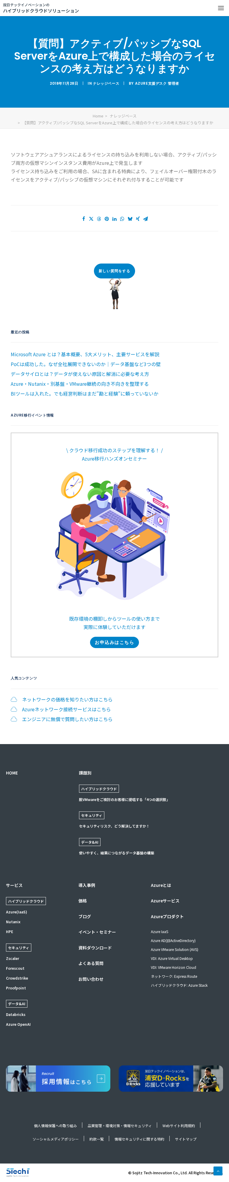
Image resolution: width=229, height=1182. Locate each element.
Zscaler (12, 958)
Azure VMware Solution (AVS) (174, 949)
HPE (9, 931)
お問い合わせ (90, 979)
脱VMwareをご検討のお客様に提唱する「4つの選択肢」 (124, 799)
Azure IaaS (159, 931)
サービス (14, 885)
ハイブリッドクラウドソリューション (41, 8)
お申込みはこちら (114, 642)
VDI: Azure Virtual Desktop (172, 958)
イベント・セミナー (97, 932)
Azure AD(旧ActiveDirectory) (173, 940)
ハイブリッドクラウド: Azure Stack (179, 985)
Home (98, 116)
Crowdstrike (17, 977)
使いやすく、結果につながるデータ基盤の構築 (116, 852)
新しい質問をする (114, 270)
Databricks (15, 1014)
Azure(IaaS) (16, 911)
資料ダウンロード (95, 948)
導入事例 (86, 885)
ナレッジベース (106, 83)
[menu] (221, 8)
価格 (82, 901)
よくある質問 (90, 963)
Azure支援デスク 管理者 (157, 83)
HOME (12, 773)
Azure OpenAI (18, 1024)
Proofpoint (16, 987)
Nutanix (13, 921)
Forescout (15, 968)
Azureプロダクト (167, 916)
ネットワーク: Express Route (174, 976)
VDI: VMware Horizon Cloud (173, 967)
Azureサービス (165, 901)
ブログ (84, 916)
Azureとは (161, 885)
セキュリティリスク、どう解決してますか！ (114, 825)
